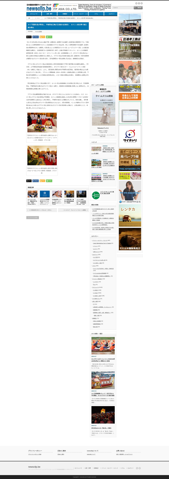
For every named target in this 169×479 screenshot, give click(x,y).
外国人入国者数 (97, 321)
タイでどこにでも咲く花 (99, 260)
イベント (95, 246)
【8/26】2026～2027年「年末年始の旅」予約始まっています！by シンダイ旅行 (103, 150)
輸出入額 (95, 326)
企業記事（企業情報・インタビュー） (102, 307)
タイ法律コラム (96, 298)
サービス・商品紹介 (97, 278)
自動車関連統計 (97, 323)
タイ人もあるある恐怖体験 (99, 273)
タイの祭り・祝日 (97, 263)
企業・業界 (49, 14)
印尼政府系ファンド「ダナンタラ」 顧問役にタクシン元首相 (57, 202)
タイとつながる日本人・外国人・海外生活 (103, 268)
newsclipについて (91, 454)
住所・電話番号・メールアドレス (124, 454)
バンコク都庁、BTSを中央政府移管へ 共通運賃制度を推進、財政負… (81, 203)
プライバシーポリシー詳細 (34, 454)
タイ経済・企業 (97, 295)
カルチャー (112, 14)
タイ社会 (95, 293)
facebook (142, 3)
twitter (139, 3)
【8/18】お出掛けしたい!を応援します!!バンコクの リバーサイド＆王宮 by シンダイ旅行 (103, 178)
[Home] (29, 18)
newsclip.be (34, 466)
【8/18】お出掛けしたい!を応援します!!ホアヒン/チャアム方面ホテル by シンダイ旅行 (103, 164)
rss (136, 3)
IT (93, 304)
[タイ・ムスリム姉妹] (103, 125)
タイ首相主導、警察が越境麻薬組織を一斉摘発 (69, 201)
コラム (96, 14)
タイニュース (33, 14)
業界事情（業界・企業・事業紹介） (101, 312)
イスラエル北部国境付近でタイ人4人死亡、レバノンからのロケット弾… (44, 203)
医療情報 (95, 309)
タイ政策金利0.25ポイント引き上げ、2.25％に (40, 210)
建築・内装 (96, 315)
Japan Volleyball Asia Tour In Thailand (102, 243)
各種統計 (65, 14)
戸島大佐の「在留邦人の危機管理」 (101, 276)
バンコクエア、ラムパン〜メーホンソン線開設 (74, 210)
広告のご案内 (61, 454)
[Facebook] (140, 468)
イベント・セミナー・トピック (81, 14)
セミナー (95, 248)
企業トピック (96, 251)
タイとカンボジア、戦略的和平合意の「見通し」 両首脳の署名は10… (32, 203)
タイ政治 (39, 31)
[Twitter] (137, 468)
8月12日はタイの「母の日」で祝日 (101, 428)
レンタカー (96, 281)
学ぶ (94, 284)
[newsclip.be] (39, 11)
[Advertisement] (103, 51)
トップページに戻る (32, 217)
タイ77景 (95, 257)
